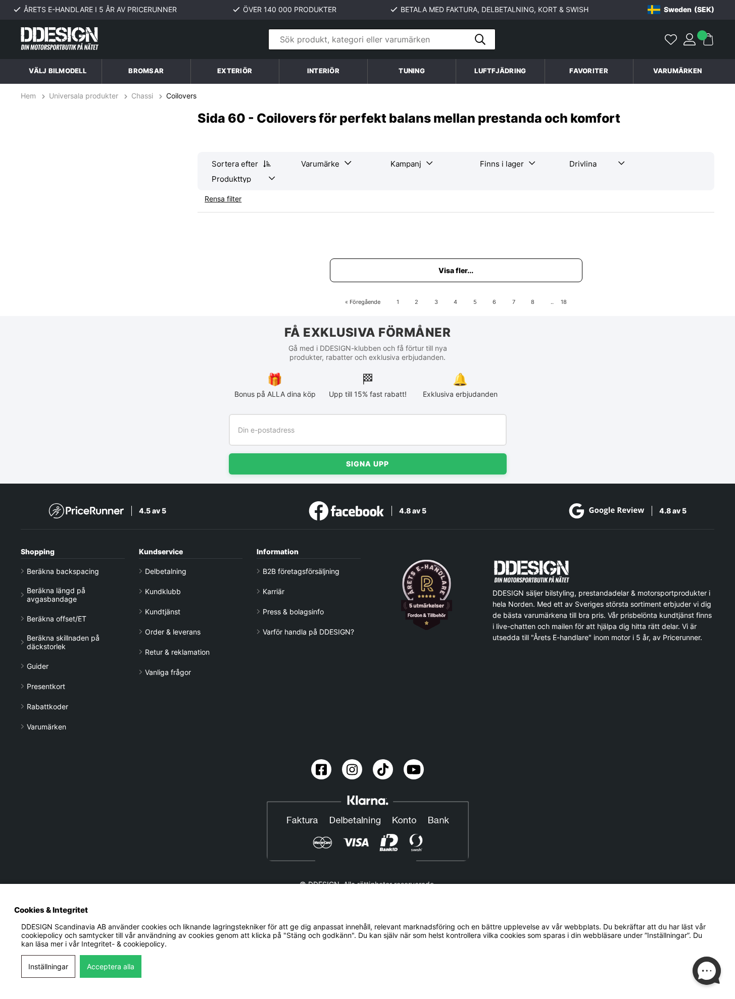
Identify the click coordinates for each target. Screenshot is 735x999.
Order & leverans (173, 631)
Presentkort (46, 686)
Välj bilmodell (57, 71)
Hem (29, 95)
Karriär (273, 591)
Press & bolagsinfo (293, 611)
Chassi (142, 95)
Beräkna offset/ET (56, 618)
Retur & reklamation (177, 652)
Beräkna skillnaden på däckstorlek (63, 642)
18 (564, 301)
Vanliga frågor (168, 672)
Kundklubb (163, 591)
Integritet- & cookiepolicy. (124, 943)
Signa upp (367, 463)
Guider (37, 666)
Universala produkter (83, 95)
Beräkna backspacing (63, 571)
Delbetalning (165, 571)
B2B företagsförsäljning (301, 571)
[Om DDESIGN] (427, 595)
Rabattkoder (47, 706)
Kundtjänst (162, 611)
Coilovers (181, 95)
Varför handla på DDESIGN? (308, 631)
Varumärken (677, 71)
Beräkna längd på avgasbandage (56, 594)
